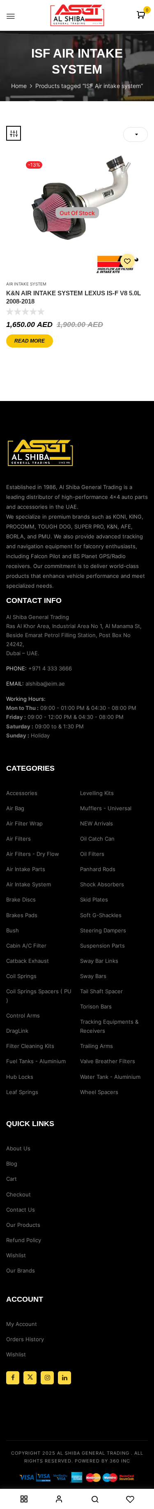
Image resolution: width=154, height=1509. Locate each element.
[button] (142, 15)
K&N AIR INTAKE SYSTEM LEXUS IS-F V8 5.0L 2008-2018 (73, 297)
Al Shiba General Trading (93, 1453)
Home (19, 85)
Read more (29, 341)
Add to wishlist (127, 261)
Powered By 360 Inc (102, 1461)
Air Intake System (26, 283)
